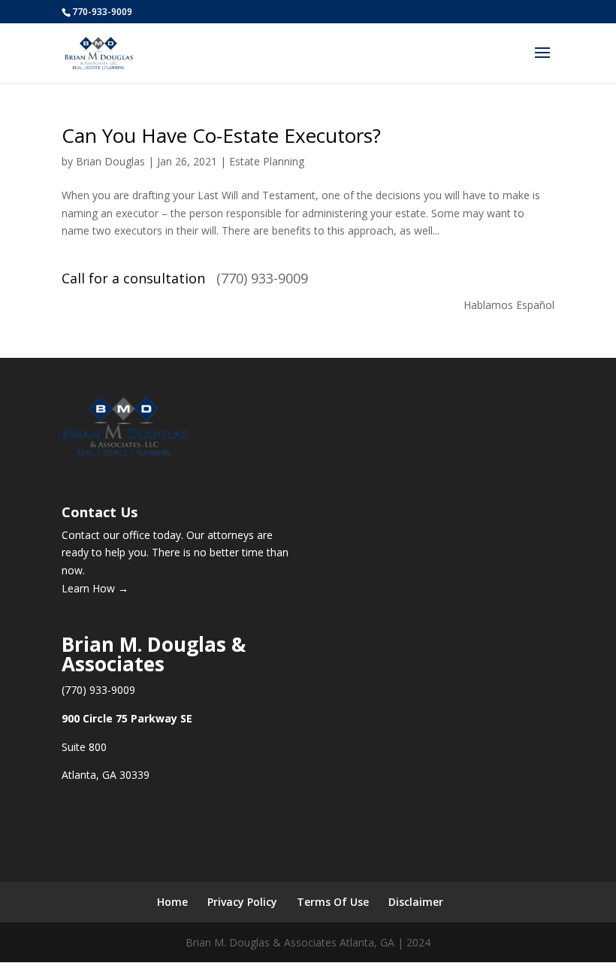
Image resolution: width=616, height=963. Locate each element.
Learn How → (95, 588)
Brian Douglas (110, 161)
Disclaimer (415, 902)
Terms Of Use (333, 902)
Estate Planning (266, 161)
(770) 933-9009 (262, 278)
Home (172, 902)
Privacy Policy (242, 902)
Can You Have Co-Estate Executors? (221, 135)
